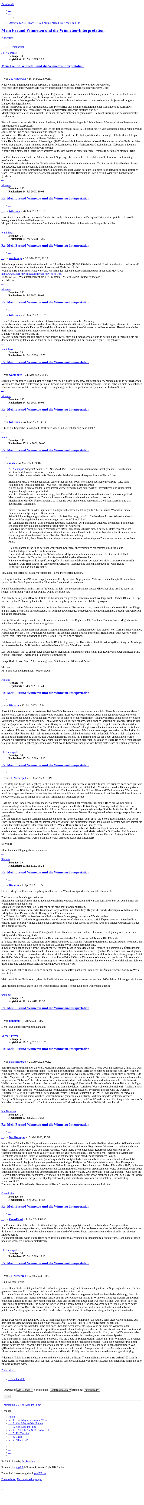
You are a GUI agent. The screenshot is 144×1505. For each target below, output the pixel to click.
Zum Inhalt (7, 4)
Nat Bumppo (8, 1111)
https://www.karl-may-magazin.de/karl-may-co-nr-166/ (31, 273)
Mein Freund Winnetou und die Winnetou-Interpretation (52, 30)
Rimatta (5, 679)
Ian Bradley (28, 1461)
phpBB (19, 1467)
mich (4, 437)
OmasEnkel (7, 1193)
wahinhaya (7, 232)
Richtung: (78, 1389)
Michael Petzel (9, 1035)
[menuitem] (9, 10)
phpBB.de (40, 1473)
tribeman (6, 185)
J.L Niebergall (9, 52)
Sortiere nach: (42, 1389)
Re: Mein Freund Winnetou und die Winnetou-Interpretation (45, 198)
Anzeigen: (10, 1389)
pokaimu (6, 994)
